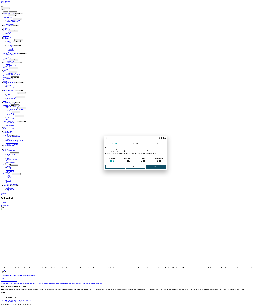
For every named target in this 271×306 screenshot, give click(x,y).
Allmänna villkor (14, 301)
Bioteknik (5, 28)
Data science (6, 36)
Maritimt (5, 81)
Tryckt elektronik (10, 24)
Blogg (7, 182)
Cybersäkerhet (6, 34)
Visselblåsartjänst (10, 170)
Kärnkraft (11, 46)
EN (3, 3)
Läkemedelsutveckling (11, 65)
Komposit (8, 85)
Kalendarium (9, 179)
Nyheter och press (7, 173)
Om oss (2, 295)
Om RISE (5, 15)
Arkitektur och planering (11, 107)
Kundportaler (3, 2)
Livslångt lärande (10, 118)
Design (7, 117)
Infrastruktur (6, 67)
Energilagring (9, 41)
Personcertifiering (10, 139)
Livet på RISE (9, 188)
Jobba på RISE (29, 295)
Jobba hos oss (6, 185)
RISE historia (9, 163)
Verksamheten (6, 153)
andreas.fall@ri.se (5, 205)
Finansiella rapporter (10, 162)
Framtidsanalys (6, 127)
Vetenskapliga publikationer (12, 184)
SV (1, 3)
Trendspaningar (9, 180)
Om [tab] (157, 143)
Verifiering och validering (12, 141)
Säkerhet (8, 158)
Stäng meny (7, 8)
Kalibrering (5, 149)
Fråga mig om (4, 271)
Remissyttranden (10, 177)
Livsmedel (5, 79)
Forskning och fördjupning (9, 134)
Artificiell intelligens (7, 17)
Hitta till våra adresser (15, 295)
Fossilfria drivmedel (10, 27)
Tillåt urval (135, 166)
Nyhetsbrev (8, 181)
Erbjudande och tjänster (8, 13)
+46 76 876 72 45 (5, 202)
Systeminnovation (7, 111)
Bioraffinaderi (6, 25)
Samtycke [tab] (114, 143)
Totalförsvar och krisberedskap (10, 121)
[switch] (128, 161)
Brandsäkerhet (6, 29)
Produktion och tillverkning (9, 97)
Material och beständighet (9, 82)
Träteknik (8, 33)
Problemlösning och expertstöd (10, 148)
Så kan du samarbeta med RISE (10, 150)
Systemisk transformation (9, 116)
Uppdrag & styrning (10, 154)
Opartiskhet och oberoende (12, 143)
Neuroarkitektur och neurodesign (16, 109)
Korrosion (8, 89)
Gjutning (8, 99)
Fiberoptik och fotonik (11, 23)
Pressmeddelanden (5, 300)
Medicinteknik (9, 66)
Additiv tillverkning (10, 98)
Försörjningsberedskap (11, 123)
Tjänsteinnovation (10, 119)
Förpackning (6, 59)
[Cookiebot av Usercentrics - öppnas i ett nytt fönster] (159, 138)
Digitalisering (6, 38)
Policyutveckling (7, 132)
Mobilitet (8, 95)
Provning (5, 130)
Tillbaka (2, 9)
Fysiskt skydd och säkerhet (12, 122)
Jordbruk (5, 70)
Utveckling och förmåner (11, 189)
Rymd (4, 101)
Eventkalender (28, 300)
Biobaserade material (11, 87)
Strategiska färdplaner (8, 146)
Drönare (8, 56)
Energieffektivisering (11, 52)
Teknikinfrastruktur (7, 131)
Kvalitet (8, 155)
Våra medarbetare (10, 167)
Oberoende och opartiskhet (12, 159)
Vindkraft (11, 49)
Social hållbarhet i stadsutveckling (13, 106)
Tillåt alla (156, 166)
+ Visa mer (3, 270)
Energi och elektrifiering (8, 40)
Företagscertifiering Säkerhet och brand (15, 140)
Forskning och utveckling (9, 128)
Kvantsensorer (9, 78)
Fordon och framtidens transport (10, 53)
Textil (7, 86)
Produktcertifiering (10, 138)
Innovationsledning (10, 114)
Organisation (9, 160)
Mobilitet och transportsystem (10, 93)
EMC (7, 57)
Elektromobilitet (9, 58)
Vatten (7, 69)
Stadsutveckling (6, 105)
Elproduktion (9, 45)
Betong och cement (10, 32)
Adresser (8, 166)
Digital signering (10, 171)
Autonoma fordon (10, 54)
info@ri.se (20, 301)
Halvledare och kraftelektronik (13, 20)
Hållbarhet (8, 157)
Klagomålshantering (10, 168)
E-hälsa (8, 64)
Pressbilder (8, 175)
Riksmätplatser (9, 91)
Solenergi (11, 48)
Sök (1, 5)
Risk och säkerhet (10, 125)
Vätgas (10, 44)
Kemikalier (5, 71)
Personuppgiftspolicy (5, 301)
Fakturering (8, 172)
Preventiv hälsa (9, 110)
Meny (2, 8)
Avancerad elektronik (8, 19)
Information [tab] (135, 143)
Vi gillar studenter (10, 190)
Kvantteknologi (6, 77)
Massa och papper (10, 61)
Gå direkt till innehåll (5, 1)
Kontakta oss (6, 164)
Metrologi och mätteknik (8, 90)
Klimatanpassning (7, 75)
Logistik (8, 94)
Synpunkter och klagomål (12, 144)
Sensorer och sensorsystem (12, 21)
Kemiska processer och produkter (13, 74)
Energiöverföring (10, 50)
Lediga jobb (9, 187)
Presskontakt (9, 176)
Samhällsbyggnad (7, 102)
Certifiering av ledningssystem (13, 136)
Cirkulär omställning (10, 113)
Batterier (11, 42)
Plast (7, 83)
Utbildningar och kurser (8, 145)
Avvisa (115, 166)
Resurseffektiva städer (11, 103)
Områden (6, 12)
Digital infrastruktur (7, 37)
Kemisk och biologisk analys (12, 73)
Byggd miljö (6, 30)
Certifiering (5, 135)
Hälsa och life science (8, 62)
